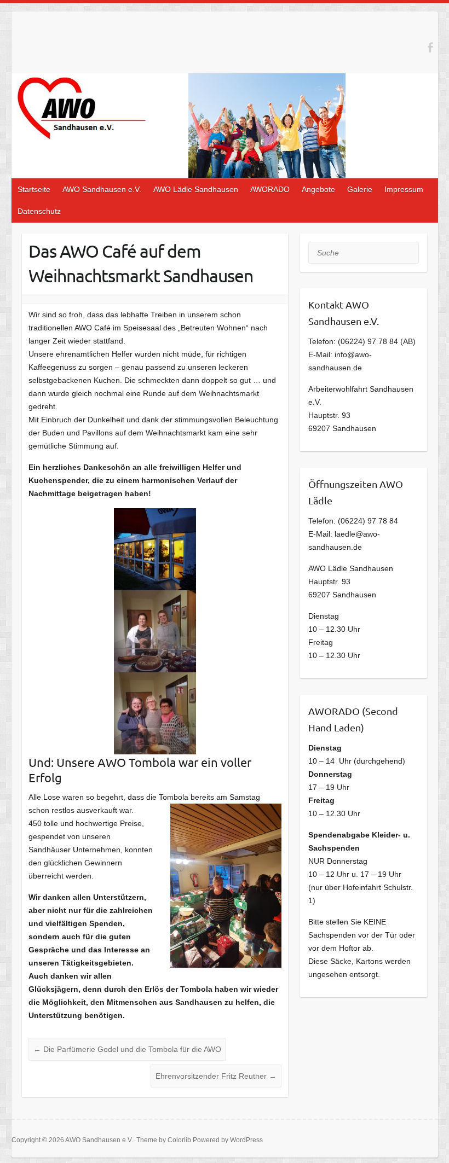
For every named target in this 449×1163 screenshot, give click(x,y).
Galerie (359, 189)
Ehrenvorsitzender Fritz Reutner (216, 1076)
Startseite (34, 189)
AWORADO (270, 189)
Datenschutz (39, 211)
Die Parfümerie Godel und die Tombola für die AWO (127, 1049)
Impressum (403, 189)
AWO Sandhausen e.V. (101, 189)
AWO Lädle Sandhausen (195, 189)
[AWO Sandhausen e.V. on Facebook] (430, 47)
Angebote (318, 189)
